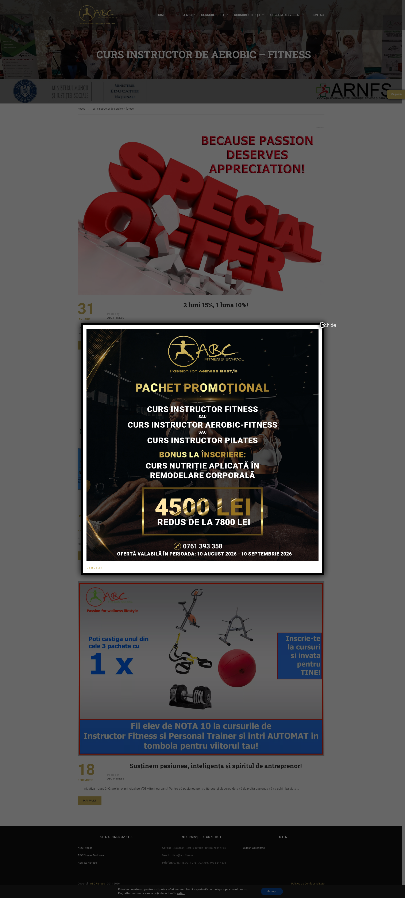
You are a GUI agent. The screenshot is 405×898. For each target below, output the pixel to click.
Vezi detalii (94, 567)
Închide (322, 325)
